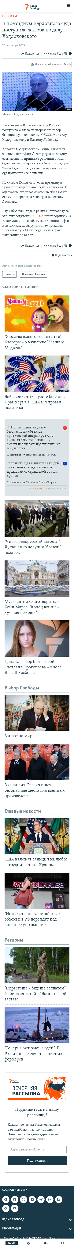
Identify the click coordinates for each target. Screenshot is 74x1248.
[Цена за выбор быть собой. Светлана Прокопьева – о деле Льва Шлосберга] (37, 638)
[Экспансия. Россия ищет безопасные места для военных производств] (37, 762)
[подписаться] (14, 1208)
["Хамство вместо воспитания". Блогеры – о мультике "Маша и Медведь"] (37, 313)
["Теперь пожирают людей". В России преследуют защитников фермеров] (37, 1025)
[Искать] (62, 1243)
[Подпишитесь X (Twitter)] (23, 1199)
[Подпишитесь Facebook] (14, 1199)
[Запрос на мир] (37, 713)
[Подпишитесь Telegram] (41, 1199)
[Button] (30, 53)
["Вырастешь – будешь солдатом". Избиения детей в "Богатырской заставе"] (37, 965)
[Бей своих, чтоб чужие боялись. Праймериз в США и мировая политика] (37, 374)
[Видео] (46, 1243)
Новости (9, 16)
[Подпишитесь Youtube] (32, 1199)
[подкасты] (29, 1243)
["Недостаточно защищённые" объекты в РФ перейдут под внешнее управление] (37, 891)
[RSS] (58, 1199)
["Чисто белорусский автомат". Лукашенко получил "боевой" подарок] (37, 518)
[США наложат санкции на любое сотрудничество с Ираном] (37, 836)
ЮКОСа (38, 216)
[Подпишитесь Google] (5, 1199)
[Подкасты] (5, 1208)
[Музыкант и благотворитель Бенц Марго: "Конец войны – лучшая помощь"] (37, 578)
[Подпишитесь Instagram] (49, 1199)
